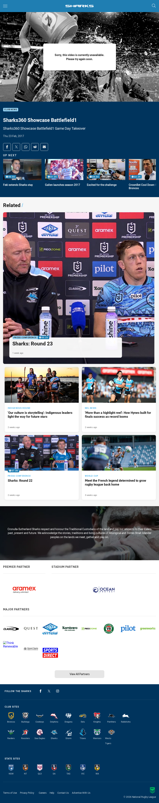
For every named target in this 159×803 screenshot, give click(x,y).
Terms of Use (10, 792)
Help (52, 792)
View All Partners (80, 674)
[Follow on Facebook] (40, 691)
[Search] (154, 5)
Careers (43, 792)
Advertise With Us (81, 792)
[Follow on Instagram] (57, 691)
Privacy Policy (27, 792)
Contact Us (63, 792)
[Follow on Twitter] (49, 691)
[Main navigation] (5, 6)
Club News (10, 109)
